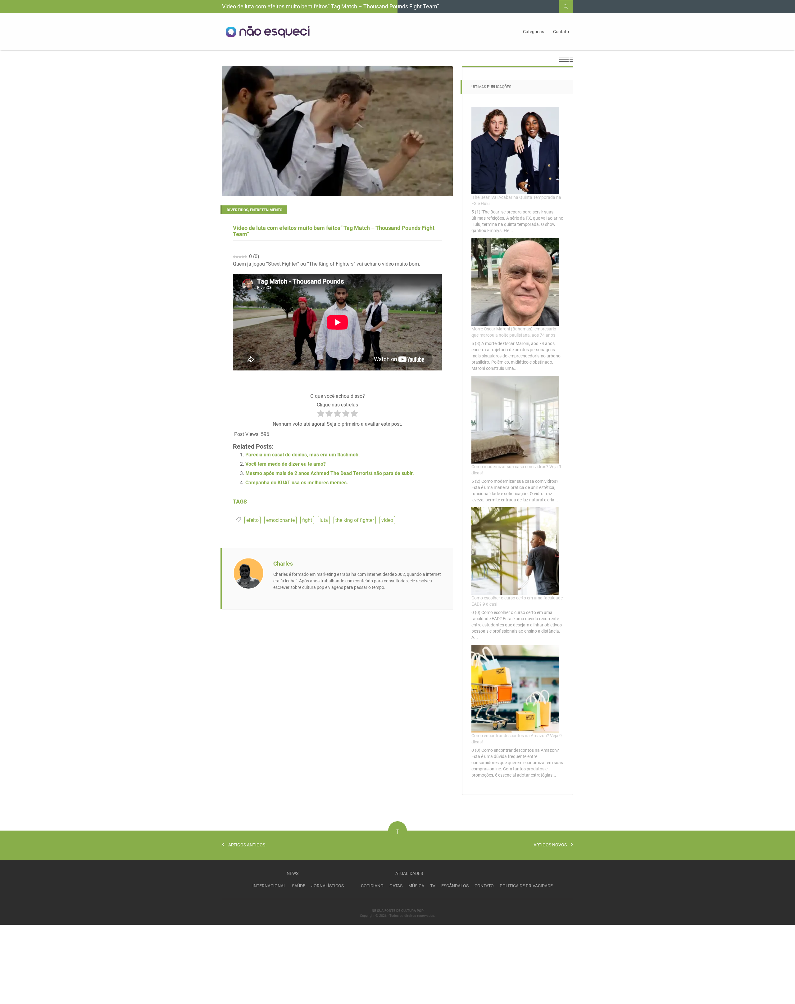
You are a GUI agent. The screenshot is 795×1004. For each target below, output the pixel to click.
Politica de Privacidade (526, 885)
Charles (283, 563)
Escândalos (455, 885)
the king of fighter (354, 520)
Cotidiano (372, 885)
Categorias (533, 31)
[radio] (320, 414)
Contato (561, 31)
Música (416, 885)
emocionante (280, 520)
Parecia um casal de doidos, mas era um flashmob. (302, 455)
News (292, 873)
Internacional (269, 885)
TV (432, 885)
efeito (252, 520)
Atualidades (409, 873)
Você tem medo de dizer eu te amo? (285, 464)
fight (307, 520)
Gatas (395, 885)
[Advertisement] (46, 963)
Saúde (298, 885)
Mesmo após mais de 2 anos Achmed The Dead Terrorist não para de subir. (329, 473)
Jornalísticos (327, 885)
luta (324, 520)
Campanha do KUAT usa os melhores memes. (296, 483)
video (387, 520)
